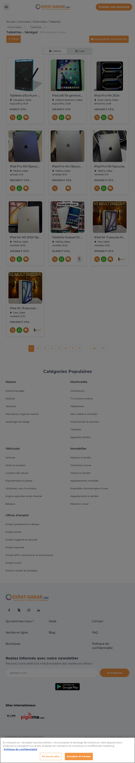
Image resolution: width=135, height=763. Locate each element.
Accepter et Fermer (79, 756)
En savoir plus (51, 756)
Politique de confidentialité (20, 749)
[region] (67, 750)
